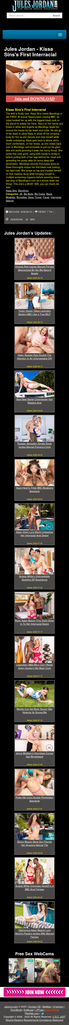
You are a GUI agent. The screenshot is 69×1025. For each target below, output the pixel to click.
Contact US (34, 1006)
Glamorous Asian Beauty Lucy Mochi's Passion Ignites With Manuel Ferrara (34, 933)
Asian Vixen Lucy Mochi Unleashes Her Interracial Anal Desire (34, 533)
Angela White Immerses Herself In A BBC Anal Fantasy (34, 887)
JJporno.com (11, 1006)
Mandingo (23, 190)
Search (56, 15)
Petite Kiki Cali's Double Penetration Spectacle (34, 799)
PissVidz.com (32, 1013)
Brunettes (22, 197)
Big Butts (28, 194)
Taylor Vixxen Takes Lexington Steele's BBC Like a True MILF (34, 312)
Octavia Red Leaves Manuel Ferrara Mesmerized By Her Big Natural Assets (34, 270)
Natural (10, 200)
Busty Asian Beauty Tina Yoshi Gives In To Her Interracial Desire (34, 622)
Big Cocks (39, 194)
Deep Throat (35, 197)
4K (21, 194)
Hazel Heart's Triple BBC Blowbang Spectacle (34, 489)
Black (49, 194)
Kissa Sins (11, 190)
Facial (46, 197)
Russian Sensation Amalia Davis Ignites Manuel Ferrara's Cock (34, 445)
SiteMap (46, 1006)
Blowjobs (10, 197)
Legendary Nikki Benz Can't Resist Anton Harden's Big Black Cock (34, 666)
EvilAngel (28, 1010)
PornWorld (16, 1010)
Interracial (56, 197)
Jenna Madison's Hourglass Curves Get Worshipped (34, 755)
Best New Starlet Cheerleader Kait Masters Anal (34, 401)
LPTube (40, 1010)
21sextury (58, 1006)
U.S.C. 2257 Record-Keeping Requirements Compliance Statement (35, 1018)
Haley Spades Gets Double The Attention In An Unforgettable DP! (34, 356)
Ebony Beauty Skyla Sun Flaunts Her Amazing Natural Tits (34, 843)
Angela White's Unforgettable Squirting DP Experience (34, 578)
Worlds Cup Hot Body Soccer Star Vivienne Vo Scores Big (34, 710)
